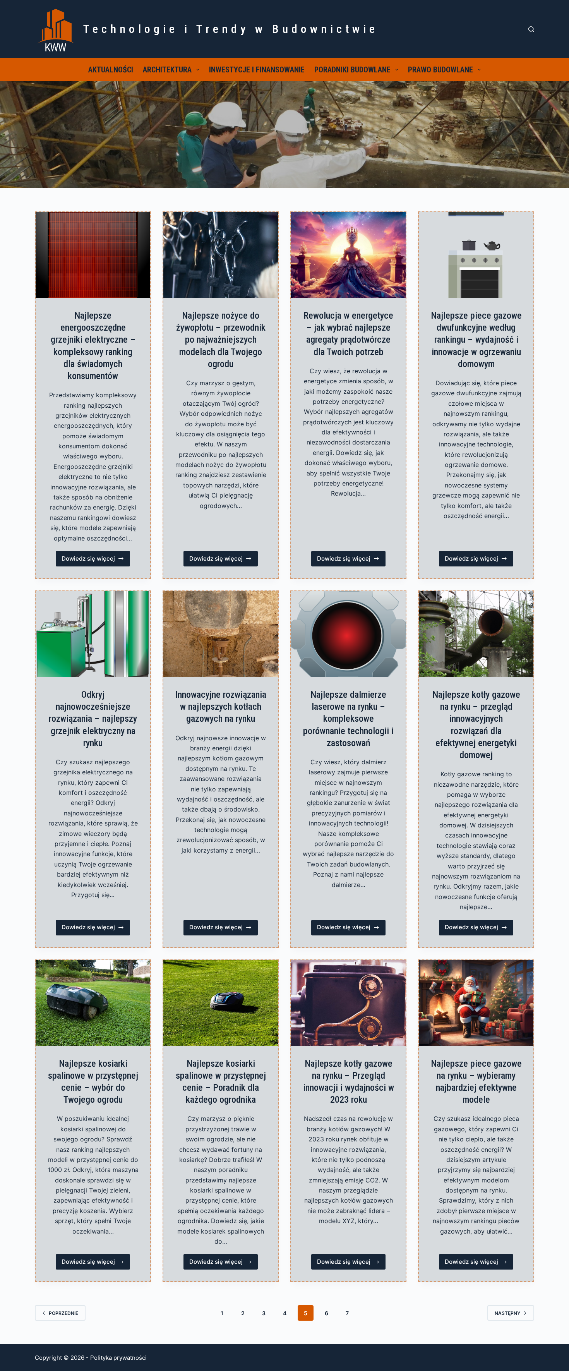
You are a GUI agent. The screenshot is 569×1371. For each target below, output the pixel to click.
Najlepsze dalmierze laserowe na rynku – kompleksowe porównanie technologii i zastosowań (348, 718)
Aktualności (110, 69)
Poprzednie (63, 1313)
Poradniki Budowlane (352, 69)
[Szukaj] (531, 29)
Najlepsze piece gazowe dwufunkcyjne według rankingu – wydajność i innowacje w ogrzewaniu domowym (476, 339)
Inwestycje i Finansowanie (257, 69)
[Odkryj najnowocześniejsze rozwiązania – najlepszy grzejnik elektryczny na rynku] (93, 634)
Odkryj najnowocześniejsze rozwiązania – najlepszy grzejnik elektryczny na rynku (93, 718)
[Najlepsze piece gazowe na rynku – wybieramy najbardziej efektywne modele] (476, 1003)
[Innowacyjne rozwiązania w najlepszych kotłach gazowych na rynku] (220, 634)
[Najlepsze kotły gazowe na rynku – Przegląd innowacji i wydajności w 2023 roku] (348, 1003)
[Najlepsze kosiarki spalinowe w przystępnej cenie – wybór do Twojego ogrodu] (93, 1003)
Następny (507, 1313)
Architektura (167, 69)
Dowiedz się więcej (96, 560)
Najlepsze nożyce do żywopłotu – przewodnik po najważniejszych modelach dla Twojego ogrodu (221, 339)
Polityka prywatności (118, 1357)
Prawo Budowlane (440, 69)
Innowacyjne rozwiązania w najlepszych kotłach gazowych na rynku (220, 706)
